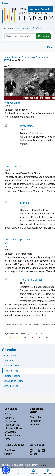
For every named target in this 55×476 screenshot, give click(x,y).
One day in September (17, 239)
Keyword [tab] (8, 28)
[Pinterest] (39, 450)
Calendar (15, 57)
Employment (10, 421)
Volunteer (35, 424)
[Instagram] (43, 450)
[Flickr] (31, 450)
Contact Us (10, 417)
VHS (7, 243)
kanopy (8, 453)
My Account (10, 432)
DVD (7, 246)
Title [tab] (18, 28)
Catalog (8, 414)
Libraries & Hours (13, 428)
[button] (6, 3)
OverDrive (9, 450)
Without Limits (12, 102)
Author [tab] (26, 28)
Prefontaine (27, 126)
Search (44, 36)
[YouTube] (31, 453)
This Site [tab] (37, 28)
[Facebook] (35, 450)
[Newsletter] (35, 453)
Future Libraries (12, 424)
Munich (24, 202)
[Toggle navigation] (47, 47)
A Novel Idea (28, 57)
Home (7, 57)
